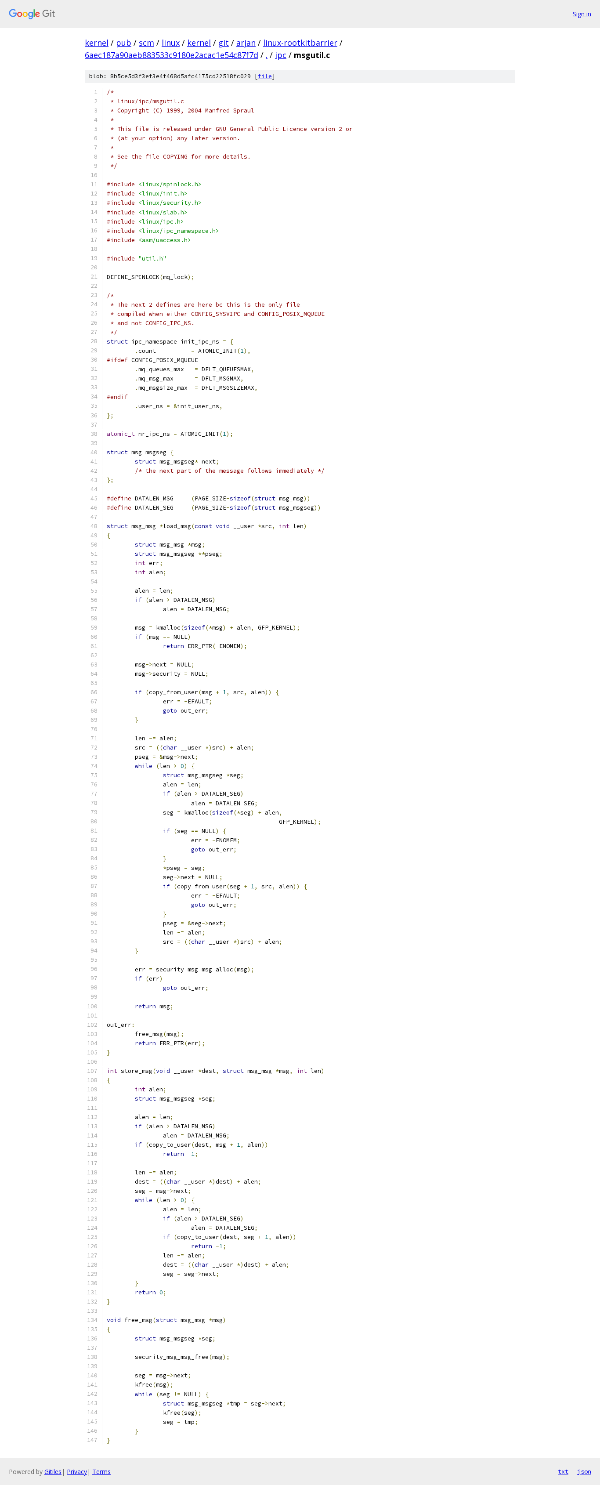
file (265, 76)
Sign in (582, 14)
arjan (246, 42)
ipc (280, 55)
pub (123, 42)
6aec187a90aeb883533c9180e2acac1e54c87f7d (171, 55)
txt (563, 1471)
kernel (96, 42)
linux (171, 42)
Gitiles (52, 1471)
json (584, 1471)
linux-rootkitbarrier (300, 42)
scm (146, 42)
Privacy (77, 1471)
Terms (101, 1471)
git (223, 42)
